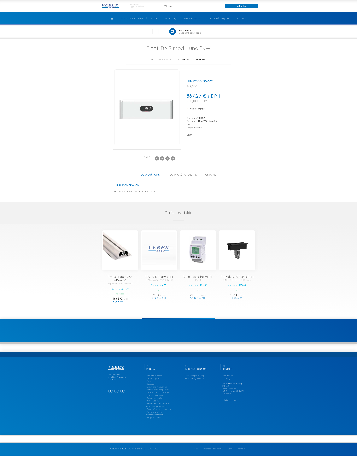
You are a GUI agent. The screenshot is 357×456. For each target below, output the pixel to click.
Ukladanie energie (167, 59)
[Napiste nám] (122, 391)
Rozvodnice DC (152, 401)
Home (195, 448)
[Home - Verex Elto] (110, 8)
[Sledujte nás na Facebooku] (110, 391)
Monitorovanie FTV (154, 412)
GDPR (230, 448)
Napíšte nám (228, 376)
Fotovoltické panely (132, 18)
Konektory (170, 18)
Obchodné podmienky (194, 376)
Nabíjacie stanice (153, 417)
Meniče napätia (192, 18)
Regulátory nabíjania (155, 395)
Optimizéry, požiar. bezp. (156, 406)
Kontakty (226, 378)
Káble (153, 18)
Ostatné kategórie (219, 18)
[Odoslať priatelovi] (173, 158)
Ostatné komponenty (155, 415)
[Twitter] (162, 158)
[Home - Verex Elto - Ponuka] (116, 370)
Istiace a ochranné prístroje (157, 389)
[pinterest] (167, 158)
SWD (150, 448)
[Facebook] (157, 158)
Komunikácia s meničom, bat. (158, 409)
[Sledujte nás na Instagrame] (116, 391)
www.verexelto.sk (135, 448)
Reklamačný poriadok (194, 378)
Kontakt (241, 18)
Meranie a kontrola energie (157, 392)
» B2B (189, 135)
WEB (156, 448)
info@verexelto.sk (230, 400)
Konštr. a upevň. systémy (156, 387)
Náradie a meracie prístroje (157, 403)
